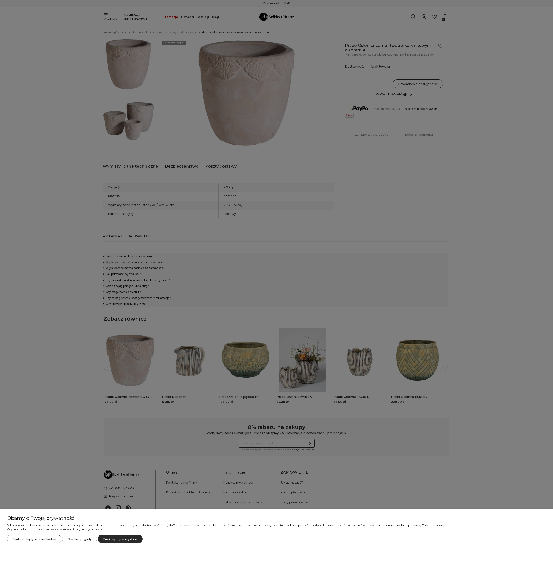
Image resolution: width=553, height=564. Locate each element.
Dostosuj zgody (79, 539)
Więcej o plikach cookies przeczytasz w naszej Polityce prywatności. (54, 529)
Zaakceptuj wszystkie (120, 539)
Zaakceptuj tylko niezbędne (34, 539)
